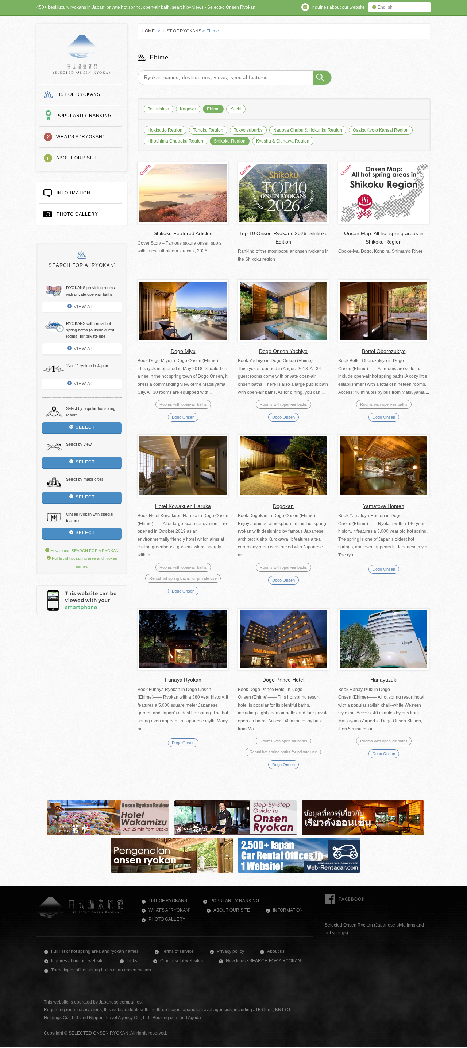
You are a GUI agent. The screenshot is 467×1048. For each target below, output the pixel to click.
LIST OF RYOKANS (78, 94)
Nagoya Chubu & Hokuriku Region (307, 130)
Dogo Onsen (183, 417)
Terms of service (178, 951)
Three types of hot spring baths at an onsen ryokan (101, 970)
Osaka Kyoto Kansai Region (381, 130)
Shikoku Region (230, 141)
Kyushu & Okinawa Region (282, 141)
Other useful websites (181, 960)
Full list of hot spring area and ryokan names (95, 951)
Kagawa (188, 109)
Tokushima (158, 109)
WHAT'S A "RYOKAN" (80, 136)
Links (132, 960)
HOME (148, 31)
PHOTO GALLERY (77, 214)
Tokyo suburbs (248, 130)
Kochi (236, 109)
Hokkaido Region (165, 130)
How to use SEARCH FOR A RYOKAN (84, 550)
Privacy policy (230, 951)
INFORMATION (73, 192)
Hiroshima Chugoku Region (175, 141)
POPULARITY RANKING (84, 115)
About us (276, 951)
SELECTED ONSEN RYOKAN (82, 54)
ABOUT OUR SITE (77, 157)
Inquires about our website (77, 960)
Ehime (213, 109)
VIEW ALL (85, 306)
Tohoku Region (208, 130)
